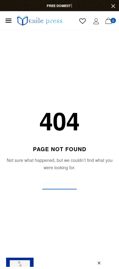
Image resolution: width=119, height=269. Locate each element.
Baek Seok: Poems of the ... (62, 263)
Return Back (59, 184)
